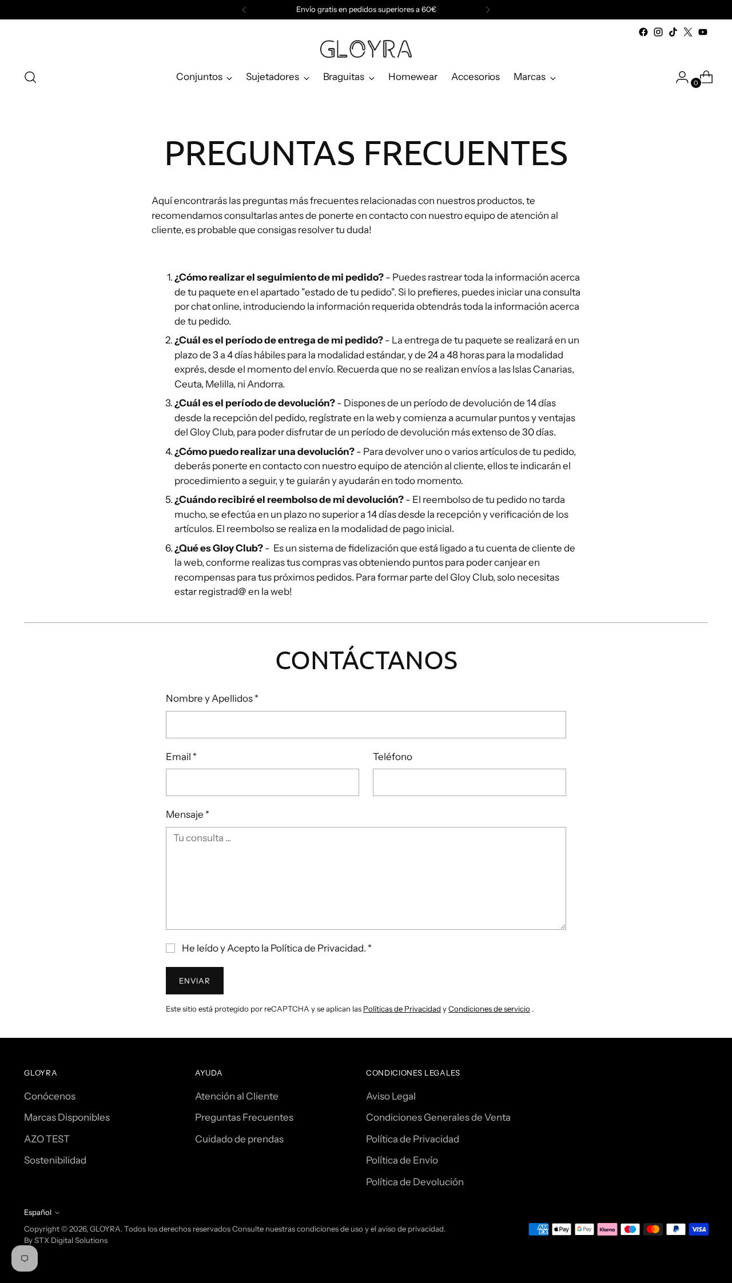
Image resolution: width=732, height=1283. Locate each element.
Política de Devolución (415, 1182)
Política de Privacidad (412, 1139)
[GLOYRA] (366, 49)
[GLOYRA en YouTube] (703, 32)
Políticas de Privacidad (402, 1008)
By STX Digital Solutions (66, 1240)
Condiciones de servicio (489, 1008)
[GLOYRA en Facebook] (643, 32)
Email (181, 756)
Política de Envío (402, 1160)
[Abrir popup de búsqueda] (30, 77)
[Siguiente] (487, 9)
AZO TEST (47, 1139)
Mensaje (187, 814)
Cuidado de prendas (239, 1139)
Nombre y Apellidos (212, 698)
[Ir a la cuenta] (677, 77)
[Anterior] (244, 9)
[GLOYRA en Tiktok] (673, 32)
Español (37, 1212)
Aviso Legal (391, 1096)
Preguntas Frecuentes (244, 1117)
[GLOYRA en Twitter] (688, 32)
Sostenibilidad (55, 1160)
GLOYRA (105, 1228)
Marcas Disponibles (67, 1117)
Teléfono (392, 756)
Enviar (194, 980)
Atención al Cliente (237, 1096)
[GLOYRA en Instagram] (658, 32)
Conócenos (49, 1096)
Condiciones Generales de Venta (438, 1117)
